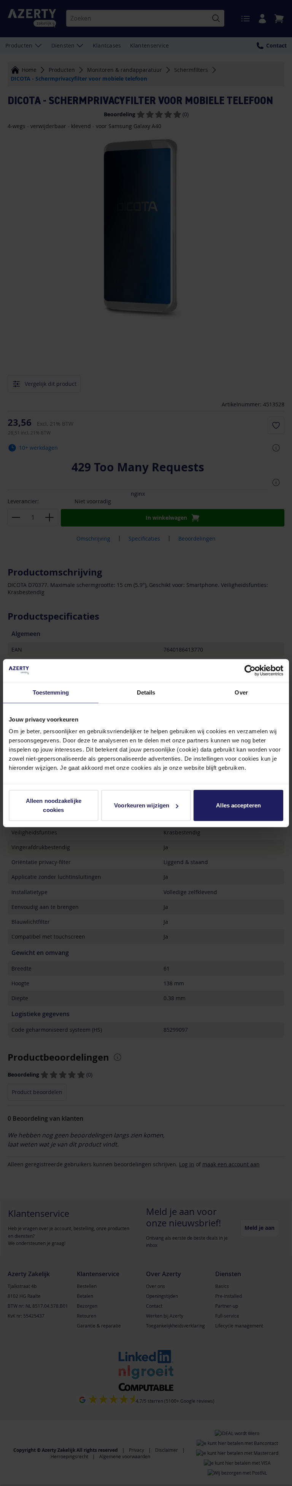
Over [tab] (241, 692)
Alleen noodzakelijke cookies (53, 805)
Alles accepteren (238, 805)
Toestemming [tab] (51, 692)
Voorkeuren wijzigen (141, 805)
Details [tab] (146, 692)
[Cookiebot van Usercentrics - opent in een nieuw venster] (250, 670)
